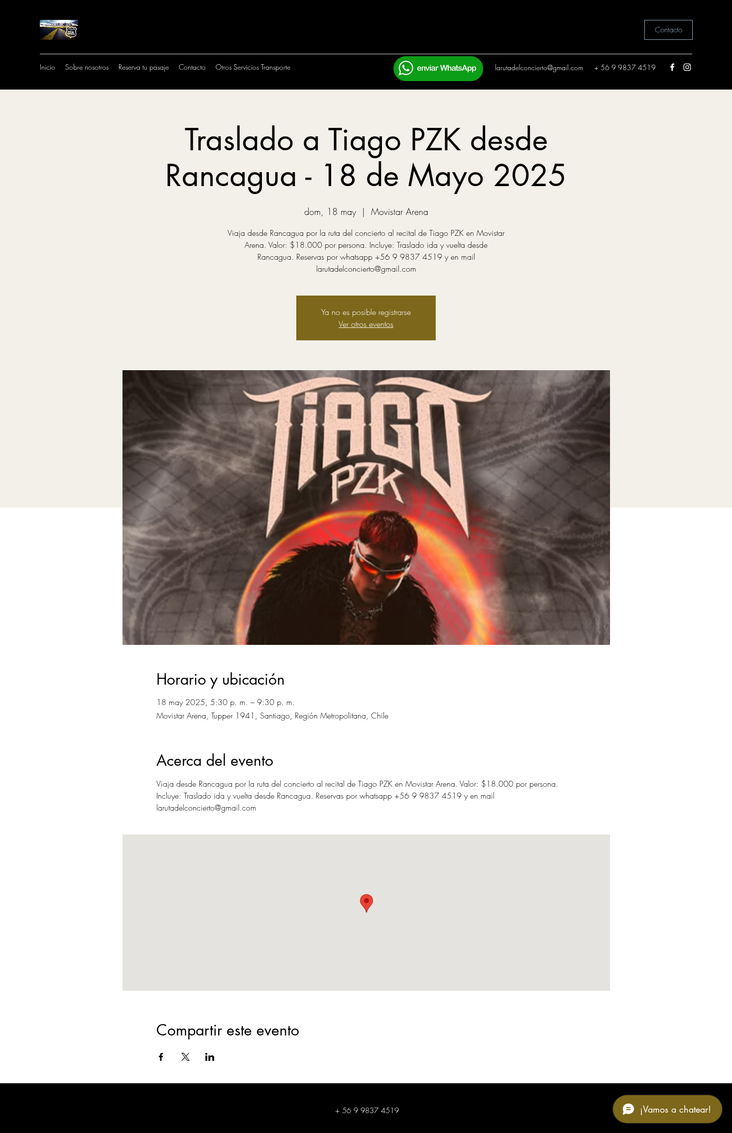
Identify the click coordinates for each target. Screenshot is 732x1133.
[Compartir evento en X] (185, 1057)
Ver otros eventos (366, 323)
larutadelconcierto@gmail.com (539, 67)
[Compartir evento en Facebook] (161, 1057)
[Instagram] (687, 67)
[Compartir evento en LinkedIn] (210, 1057)
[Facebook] (672, 67)
